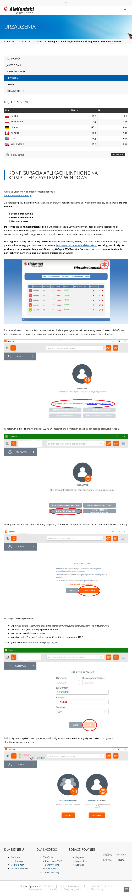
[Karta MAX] (121, 859)
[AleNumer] (107, 854)
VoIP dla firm (17, 864)
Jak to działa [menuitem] (14, 65)
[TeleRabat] (121, 854)
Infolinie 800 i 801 (20, 868)
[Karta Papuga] (107, 859)
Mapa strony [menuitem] (97, 889)
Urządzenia (37, 41)
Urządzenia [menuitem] (13, 78)
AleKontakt (9, 41)
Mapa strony (82, 861)
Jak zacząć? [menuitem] (13, 58)
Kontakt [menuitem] (53, 889)
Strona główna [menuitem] (36, 889)
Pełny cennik (67, 154)
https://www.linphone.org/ (17, 195)
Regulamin (80, 857)
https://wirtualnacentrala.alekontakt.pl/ (76, 245)
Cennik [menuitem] (10, 84)
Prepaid (23, 41)
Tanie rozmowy (51, 872)
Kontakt (79, 864)
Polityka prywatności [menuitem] (74, 889)
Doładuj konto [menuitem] (15, 90)
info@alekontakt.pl (76, 886)
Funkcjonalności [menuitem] (16, 71)
